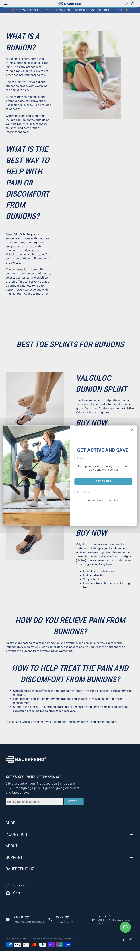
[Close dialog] (132, 430)
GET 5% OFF (103, 481)
